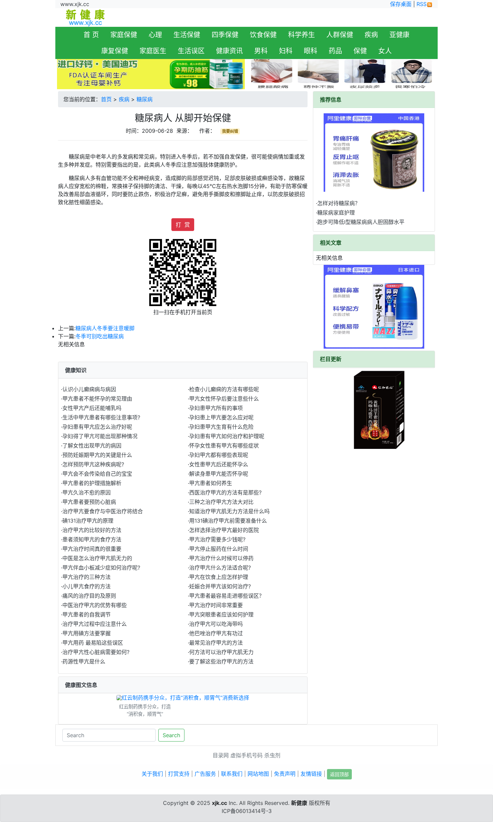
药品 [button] (335, 51)
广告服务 (205, 773)
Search (171, 735)
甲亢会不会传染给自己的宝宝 (97, 473)
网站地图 (258, 773)
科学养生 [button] (301, 35)
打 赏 (183, 224)
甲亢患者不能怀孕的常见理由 (97, 398)
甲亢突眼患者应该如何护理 (221, 614)
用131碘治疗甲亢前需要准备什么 (228, 520)
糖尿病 (144, 99)
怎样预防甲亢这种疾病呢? (93, 464)
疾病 (124, 99)
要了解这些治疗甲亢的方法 (221, 661)
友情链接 (311, 773)
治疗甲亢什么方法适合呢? (220, 567)
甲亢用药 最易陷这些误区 (92, 642)
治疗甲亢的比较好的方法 (91, 530)
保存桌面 (401, 4)
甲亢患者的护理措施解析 (91, 483)
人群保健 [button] (339, 35)
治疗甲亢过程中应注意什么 (94, 624)
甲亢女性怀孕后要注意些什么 (224, 398)
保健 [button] (360, 51)
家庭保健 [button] (123, 35)
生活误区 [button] (191, 51)
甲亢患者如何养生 (210, 483)
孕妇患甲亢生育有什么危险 (221, 426)
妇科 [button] (285, 51)
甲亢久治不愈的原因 (86, 492)
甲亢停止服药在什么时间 (218, 548)
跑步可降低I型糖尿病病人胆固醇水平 (360, 222)
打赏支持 (178, 773)
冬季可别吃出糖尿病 (99, 336)
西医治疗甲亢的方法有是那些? (225, 492)
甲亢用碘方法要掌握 (86, 633)
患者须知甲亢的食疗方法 (91, 539)
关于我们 (152, 773)
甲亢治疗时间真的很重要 (91, 548)
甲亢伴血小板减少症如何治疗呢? (101, 567)
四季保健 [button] (225, 35)
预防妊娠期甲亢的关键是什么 (97, 455)
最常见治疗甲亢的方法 (216, 642)
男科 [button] (261, 51)
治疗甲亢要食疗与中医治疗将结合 (102, 511)
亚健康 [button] (399, 35)
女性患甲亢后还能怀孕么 (218, 464)
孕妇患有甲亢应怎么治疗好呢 (97, 426)
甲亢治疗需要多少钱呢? (217, 539)
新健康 (299, 803)
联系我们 (231, 773)
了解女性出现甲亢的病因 (91, 445)
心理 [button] (155, 35)
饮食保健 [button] (263, 35)
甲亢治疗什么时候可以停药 (221, 558)
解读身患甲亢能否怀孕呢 (218, 473)
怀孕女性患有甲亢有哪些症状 (224, 445)
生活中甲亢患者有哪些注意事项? (101, 417)
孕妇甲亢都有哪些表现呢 (218, 455)
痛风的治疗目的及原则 (89, 595)
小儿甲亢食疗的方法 (86, 586)
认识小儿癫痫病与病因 (89, 389)
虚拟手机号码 (246, 755)
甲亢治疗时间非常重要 (216, 605)
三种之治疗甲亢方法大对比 (221, 501)
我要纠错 (230, 131)
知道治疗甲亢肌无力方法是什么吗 (229, 511)
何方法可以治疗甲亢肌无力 (221, 652)
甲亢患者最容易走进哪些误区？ (226, 595)
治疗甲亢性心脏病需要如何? (95, 652)
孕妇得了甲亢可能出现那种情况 (100, 436)
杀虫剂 (272, 755)
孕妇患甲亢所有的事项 (216, 408)
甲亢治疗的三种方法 (86, 577)
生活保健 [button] (186, 35)
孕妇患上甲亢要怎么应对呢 (221, 417)
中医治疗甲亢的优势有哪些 (94, 605)
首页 (106, 99)
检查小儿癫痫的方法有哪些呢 (224, 389)
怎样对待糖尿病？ (338, 203)
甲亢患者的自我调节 (86, 614)
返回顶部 (339, 774)
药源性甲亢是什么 (83, 661)
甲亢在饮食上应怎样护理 (218, 577)
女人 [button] (385, 51)
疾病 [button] (371, 35)
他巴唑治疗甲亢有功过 (216, 633)
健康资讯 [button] (229, 51)
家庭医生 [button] (153, 51)
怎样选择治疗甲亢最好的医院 (224, 530)
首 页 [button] (91, 35)
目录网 (221, 755)
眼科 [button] (310, 51)
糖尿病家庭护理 (336, 212)
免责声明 (284, 773)
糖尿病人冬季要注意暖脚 (104, 328)
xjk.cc (219, 803)
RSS (422, 4)
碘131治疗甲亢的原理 (87, 520)
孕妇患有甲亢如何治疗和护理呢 (226, 436)
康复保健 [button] (114, 51)
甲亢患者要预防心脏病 (89, 501)
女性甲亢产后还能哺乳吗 (91, 408)
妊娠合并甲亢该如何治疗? (220, 586)
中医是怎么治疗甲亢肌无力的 (97, 558)
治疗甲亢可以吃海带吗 (216, 624)
